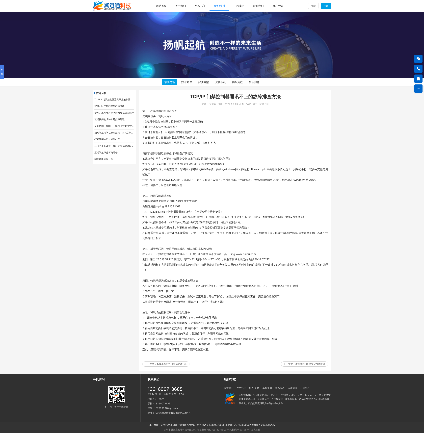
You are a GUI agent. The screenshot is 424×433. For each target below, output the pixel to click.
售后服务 (254, 82)
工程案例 (239, 5)
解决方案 (203, 82)
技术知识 (186, 82)
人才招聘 (292, 387)
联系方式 (279, 387)
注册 (326, 5)
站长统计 (234, 429)
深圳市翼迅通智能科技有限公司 (180, 429)
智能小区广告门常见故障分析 (172, 363)
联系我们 (258, 5)
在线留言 (305, 387)
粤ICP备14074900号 (218, 429)
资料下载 (220, 82)
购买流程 (237, 82)
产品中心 (199, 5)
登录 (313, 5)
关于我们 (180, 5)
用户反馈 (277, 5)
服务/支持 (219, 5)
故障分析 (169, 82)
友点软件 (255, 429)
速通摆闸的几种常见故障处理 (310, 363)
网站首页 (161, 5)
